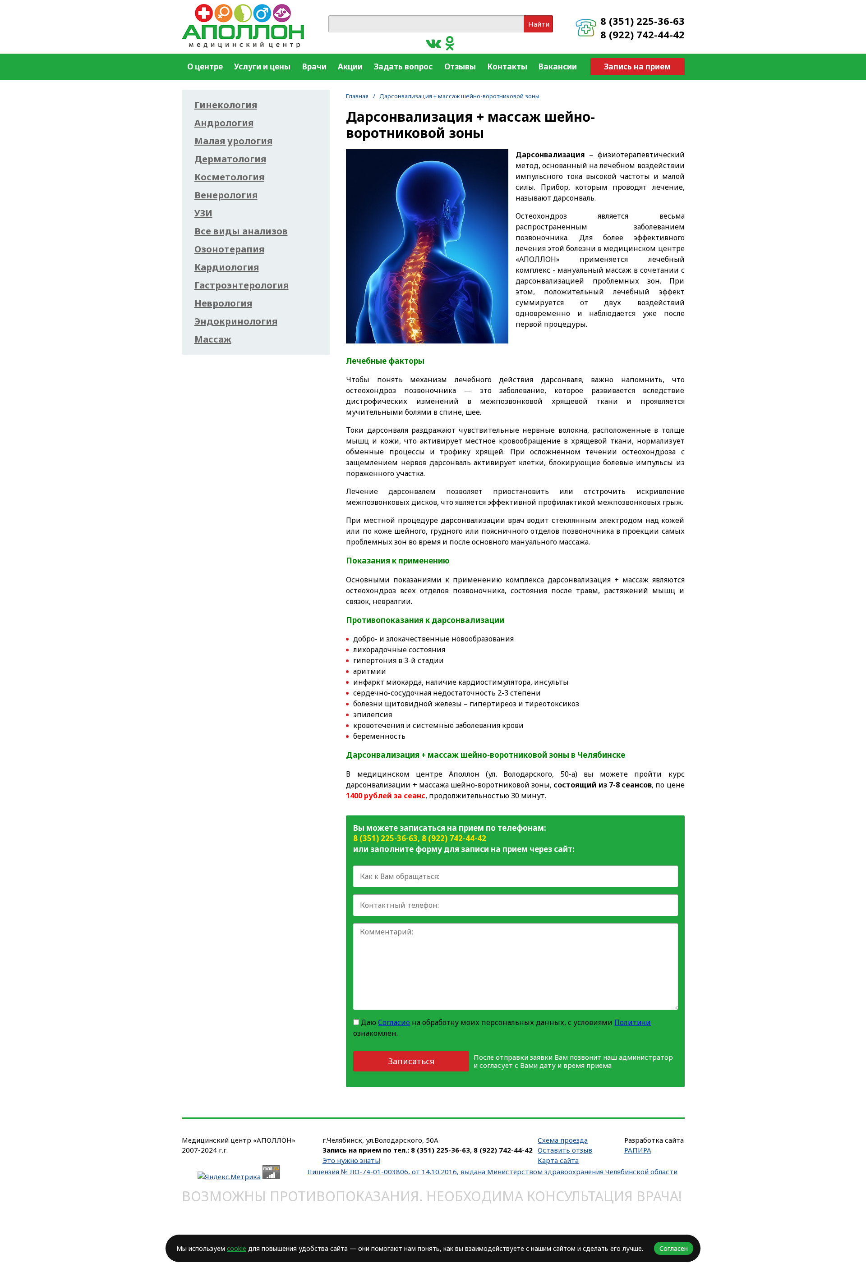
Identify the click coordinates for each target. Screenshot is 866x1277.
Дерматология (230, 159)
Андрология (223, 123)
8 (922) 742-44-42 (642, 34)
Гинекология (225, 105)
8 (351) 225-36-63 (642, 20)
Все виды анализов (241, 231)
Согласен (673, 1248)
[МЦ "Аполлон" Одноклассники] (450, 42)
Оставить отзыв (565, 1149)
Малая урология (233, 141)
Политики (632, 1022)
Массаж (212, 339)
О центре (205, 66)
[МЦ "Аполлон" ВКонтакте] (433, 42)
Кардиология (226, 267)
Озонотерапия (229, 249)
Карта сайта (558, 1160)
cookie (236, 1248)
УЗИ (203, 213)
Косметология (229, 177)
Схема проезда (563, 1139)
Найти (538, 23)
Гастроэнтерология (241, 285)
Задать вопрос (403, 66)
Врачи (314, 66)
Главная (357, 96)
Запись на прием (637, 66)
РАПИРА (637, 1149)
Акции (350, 66)
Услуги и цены (262, 66)
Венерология (226, 195)
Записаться (411, 1061)
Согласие (394, 1022)
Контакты (507, 66)
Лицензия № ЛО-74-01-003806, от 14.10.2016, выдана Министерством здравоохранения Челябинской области (492, 1171)
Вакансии (558, 66)
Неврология (223, 303)
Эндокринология (235, 321)
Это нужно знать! (351, 1160)
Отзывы (460, 66)
